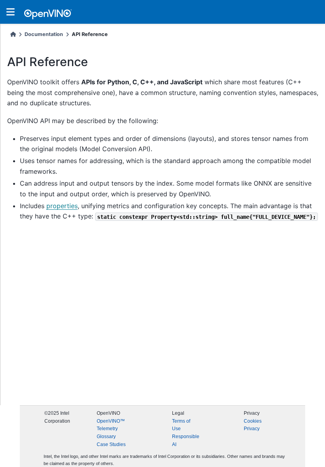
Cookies (253, 421)
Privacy (252, 428)
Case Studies (111, 444)
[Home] (13, 34)
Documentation (44, 34)
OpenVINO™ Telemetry (111, 425)
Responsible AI (185, 440)
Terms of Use (181, 425)
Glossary (106, 436)
